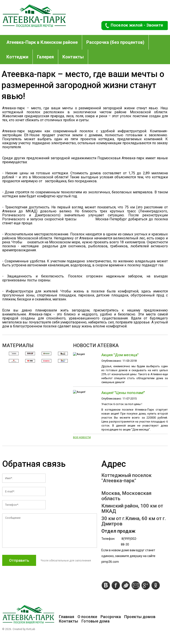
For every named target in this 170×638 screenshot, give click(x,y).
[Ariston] (46, 361)
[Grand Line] (30, 353)
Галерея (45, 57)
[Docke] (63, 353)
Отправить (19, 560)
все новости (82, 437)
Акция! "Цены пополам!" (123, 392)
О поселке (87, 616)
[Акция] (79, 354)
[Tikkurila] (14, 361)
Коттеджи (17, 57)
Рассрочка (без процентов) (115, 42)
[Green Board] (46, 353)
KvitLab (30, 629)
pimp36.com (110, 561)
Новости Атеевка (96, 345)
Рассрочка (110, 616)
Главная (66, 616)
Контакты (73, 57)
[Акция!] (79, 392)
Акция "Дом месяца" (120, 355)
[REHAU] (14, 353)
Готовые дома (95, 621)
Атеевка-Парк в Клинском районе (42, 42)
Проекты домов (139, 616)
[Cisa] (30, 361)
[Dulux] (63, 361)
